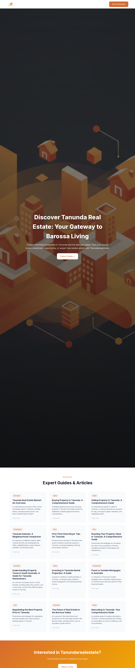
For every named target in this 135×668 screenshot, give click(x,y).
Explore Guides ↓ (67, 256)
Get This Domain (118, 4)
